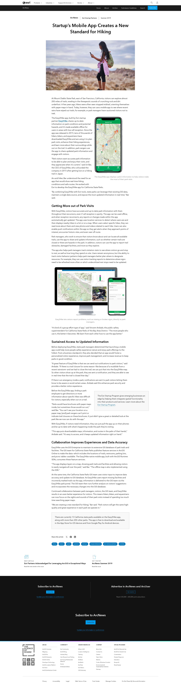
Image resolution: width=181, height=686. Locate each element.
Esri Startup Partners (89, 18)
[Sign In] (157, 2)
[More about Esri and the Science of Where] (28, 650)
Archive (115, 8)
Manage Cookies (111, 681)
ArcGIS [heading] (44, 645)
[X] (28, 660)
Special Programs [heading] (119, 645)
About (106, 8)
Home (98, 8)
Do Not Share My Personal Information (133, 681)
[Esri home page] (27, 2)
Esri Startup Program (106, 405)
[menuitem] (49, 649)
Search (142, 8)
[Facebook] (24, 660)
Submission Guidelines (129, 8)
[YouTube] (33, 663)
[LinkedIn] (33, 660)
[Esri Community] (24, 663)
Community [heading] (64, 645)
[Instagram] (28, 663)
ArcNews (26, 8)
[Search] (151, 2)
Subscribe (152, 8)
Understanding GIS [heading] (84, 645)
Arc (74, 17)
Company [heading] (99, 645)
